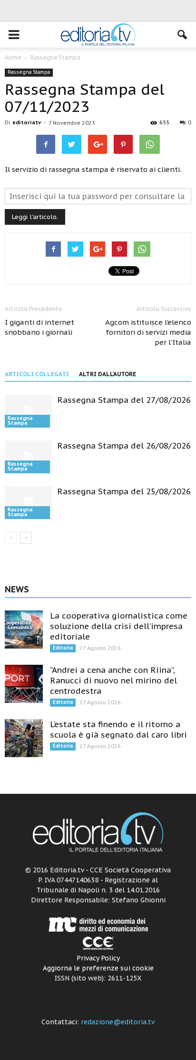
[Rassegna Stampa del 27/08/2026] (28, 411)
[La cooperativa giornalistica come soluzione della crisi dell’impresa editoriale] (24, 629)
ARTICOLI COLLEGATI (37, 374)
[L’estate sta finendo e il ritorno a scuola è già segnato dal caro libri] (24, 738)
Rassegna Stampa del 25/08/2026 (124, 491)
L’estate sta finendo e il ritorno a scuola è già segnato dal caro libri (118, 729)
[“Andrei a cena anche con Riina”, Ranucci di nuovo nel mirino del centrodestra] (24, 684)
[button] (182, 35)
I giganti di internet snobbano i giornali (39, 327)
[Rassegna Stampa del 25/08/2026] (28, 502)
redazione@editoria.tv (118, 1022)
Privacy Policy (98, 958)
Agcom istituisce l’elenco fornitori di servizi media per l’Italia (148, 332)
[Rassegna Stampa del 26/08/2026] (28, 456)
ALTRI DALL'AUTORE (107, 374)
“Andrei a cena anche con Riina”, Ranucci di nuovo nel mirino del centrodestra (113, 680)
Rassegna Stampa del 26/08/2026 (124, 445)
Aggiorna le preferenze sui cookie (98, 968)
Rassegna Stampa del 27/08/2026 (124, 400)
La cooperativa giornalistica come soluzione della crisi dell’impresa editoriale (118, 626)
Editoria (63, 648)
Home (13, 57)
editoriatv (26, 122)
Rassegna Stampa (29, 72)
